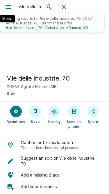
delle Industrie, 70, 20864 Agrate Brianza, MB (47, 28)
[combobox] (30, 6)
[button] (54, 161)
